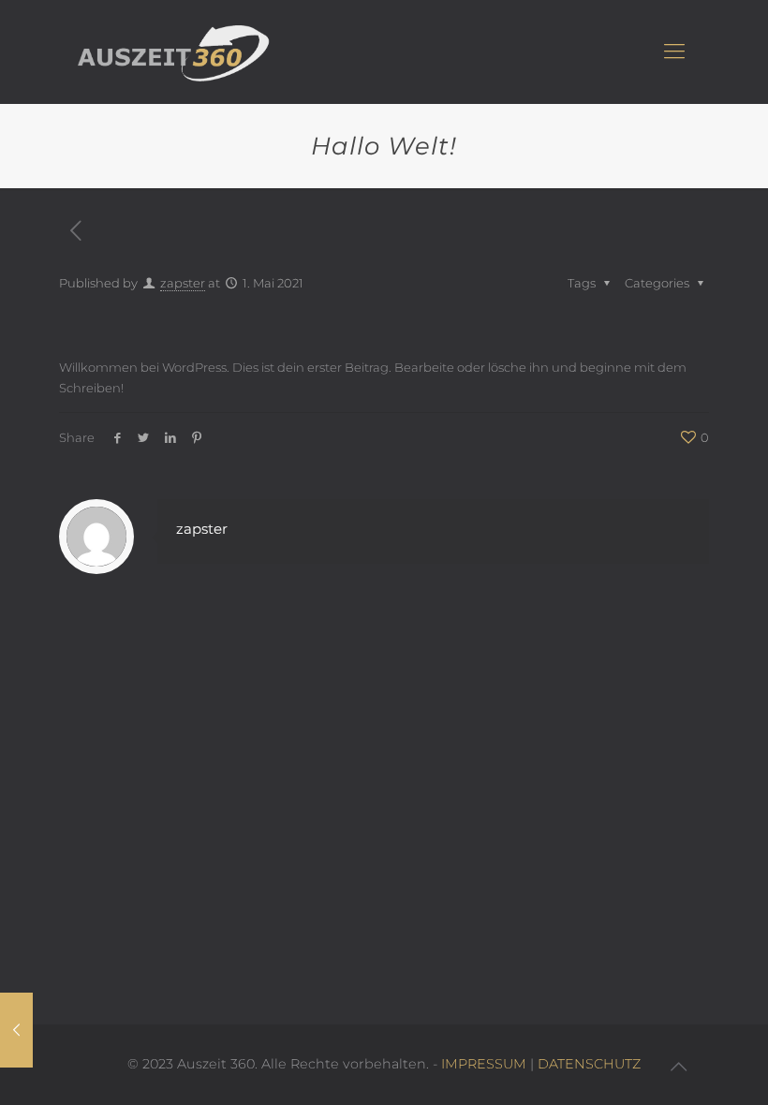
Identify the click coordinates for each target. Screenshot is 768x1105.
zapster (182, 282)
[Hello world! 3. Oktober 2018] (16, 1030)
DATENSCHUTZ (589, 1063)
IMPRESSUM (483, 1063)
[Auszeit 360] (174, 51)
